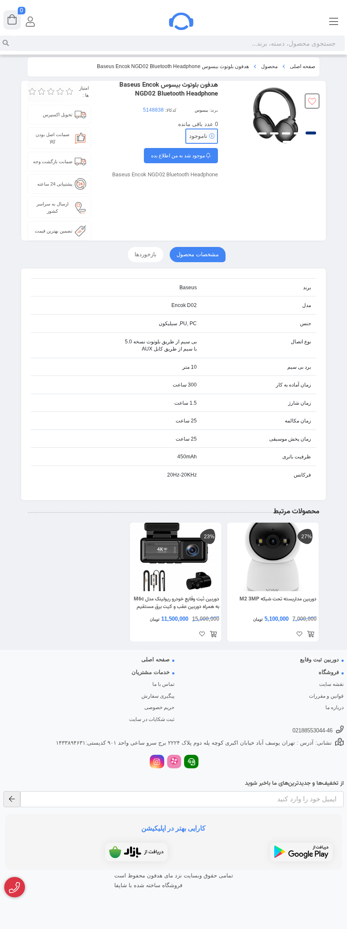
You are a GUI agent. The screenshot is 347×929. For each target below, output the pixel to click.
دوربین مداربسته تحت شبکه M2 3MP (278, 599)
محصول (269, 66)
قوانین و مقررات (326, 696)
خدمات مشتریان (151, 672)
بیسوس (201, 110)
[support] (191, 762)
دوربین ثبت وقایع (319, 659)
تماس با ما (163, 684)
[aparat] (174, 762)
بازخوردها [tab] (146, 254)
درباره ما (334, 707)
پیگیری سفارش (157, 696)
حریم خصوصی (159, 707)
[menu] (334, 21)
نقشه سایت (331, 684)
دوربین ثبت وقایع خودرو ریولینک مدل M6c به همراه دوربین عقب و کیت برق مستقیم (176, 603)
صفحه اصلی (302, 66)
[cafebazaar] (136, 852)
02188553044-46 (312, 730)
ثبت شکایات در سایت (151, 719)
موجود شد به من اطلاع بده (178, 156)
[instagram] (157, 762)
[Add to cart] (311, 635)
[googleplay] (301, 852)
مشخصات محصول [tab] (197, 254)
